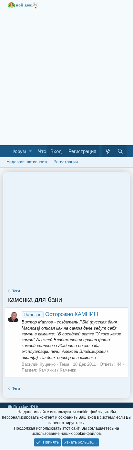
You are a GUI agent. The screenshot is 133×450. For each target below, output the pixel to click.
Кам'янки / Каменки (57, 370)
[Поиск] (120, 151)
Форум (18, 151)
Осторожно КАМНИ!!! (61, 314)
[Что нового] (108, 151)
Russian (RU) (25, 407)
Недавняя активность (27, 161)
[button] (30, 151)
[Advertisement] (66, 75)
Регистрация (66, 161)
